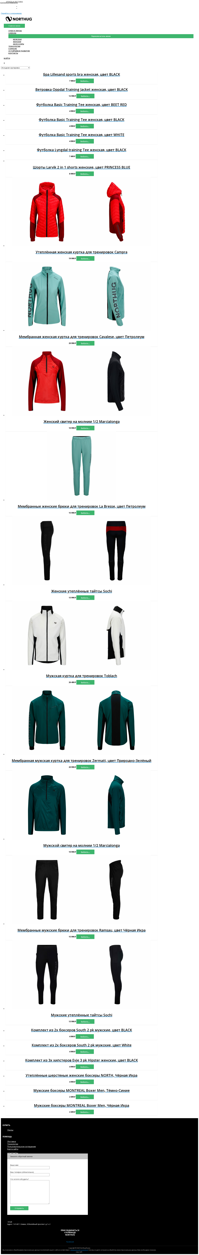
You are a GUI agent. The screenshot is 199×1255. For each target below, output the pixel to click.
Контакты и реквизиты (9, 3)
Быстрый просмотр (81, 70)
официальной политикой (79, 1250)
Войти (7, 58)
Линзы (10, 1130)
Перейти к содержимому (11, 13)
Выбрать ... (84, 81)
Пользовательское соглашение (21, 1146)
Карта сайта (12, 1149)
